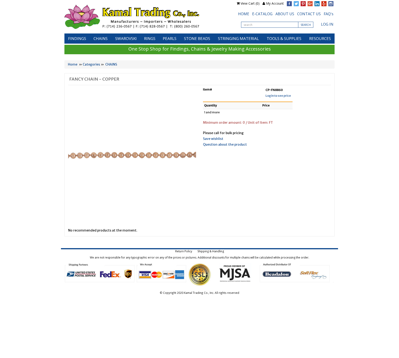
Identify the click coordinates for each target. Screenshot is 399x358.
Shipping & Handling (210, 251)
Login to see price (278, 96)
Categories (91, 64)
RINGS (149, 38)
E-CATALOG (262, 13)
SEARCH (306, 25)
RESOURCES (320, 38)
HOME (243, 13)
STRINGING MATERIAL (238, 38)
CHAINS (101, 38)
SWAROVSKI (126, 38)
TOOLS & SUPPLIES (284, 38)
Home (72, 64)
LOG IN (327, 24)
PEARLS (169, 38)
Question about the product (225, 144)
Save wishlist (213, 139)
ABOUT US (284, 13)
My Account (275, 3)
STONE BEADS (197, 38)
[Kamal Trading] (141, 16)
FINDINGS (77, 38)
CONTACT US (309, 13)
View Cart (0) (250, 3)
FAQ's (328, 13)
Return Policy (183, 251)
